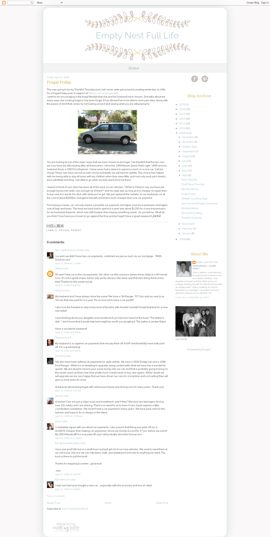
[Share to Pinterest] (62, 226)
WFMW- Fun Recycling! (194, 198)
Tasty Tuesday (189, 179)
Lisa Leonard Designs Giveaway (199, 203)
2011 (182, 123)
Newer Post (53, 502)
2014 (182, 109)
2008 (182, 239)
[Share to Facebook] (58, 226)
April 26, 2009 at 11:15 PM (68, 438)
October (187, 146)
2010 (182, 128)
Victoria (59, 290)
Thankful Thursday (191, 217)
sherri (58, 421)
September (188, 151)
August (186, 156)
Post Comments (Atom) (75, 508)
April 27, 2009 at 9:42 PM (67, 474)
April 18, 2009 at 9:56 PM (67, 350)
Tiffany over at (103, 93)
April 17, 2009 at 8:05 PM (67, 285)
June (185, 165)
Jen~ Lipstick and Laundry (69, 250)
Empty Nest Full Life (207, 262)
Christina (60, 355)
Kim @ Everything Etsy (67, 443)
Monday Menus (190, 189)
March (186, 223)
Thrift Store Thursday (193, 184)
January (186, 233)
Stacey (59, 395)
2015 (182, 104)
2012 (182, 118)
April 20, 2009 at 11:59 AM (68, 416)
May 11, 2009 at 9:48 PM (67, 489)
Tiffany (59, 268)
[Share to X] (55, 226)
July (184, 160)
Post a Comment (56, 496)
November (188, 141)
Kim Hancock (62, 479)
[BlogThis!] (51, 226)
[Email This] (48, 226)
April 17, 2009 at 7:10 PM (67, 263)
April (185, 175)
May (185, 170)
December (188, 137)
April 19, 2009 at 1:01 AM (68, 390)
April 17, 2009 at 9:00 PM (67, 332)
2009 (182, 133)
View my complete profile (192, 297)
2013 (182, 113)
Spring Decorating (191, 212)
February (187, 228)
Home (133, 68)
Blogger (206, 349)
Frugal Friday (70, 230)
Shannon (60, 337)
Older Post (162, 502)
